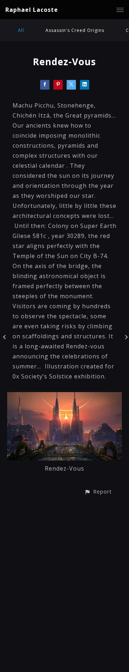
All (21, 30)
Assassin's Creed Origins (75, 30)
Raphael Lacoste (31, 10)
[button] (98, 491)
